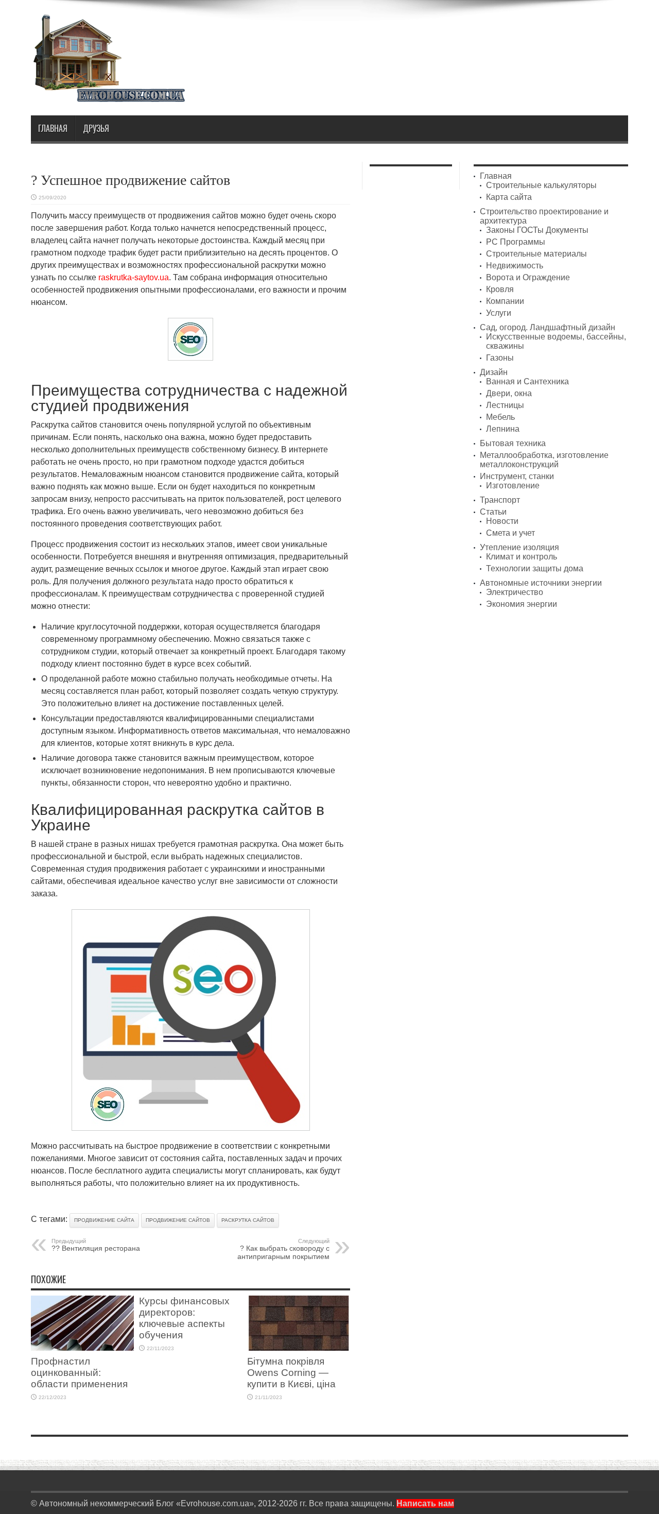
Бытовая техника (513, 443)
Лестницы (505, 405)
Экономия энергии (521, 604)
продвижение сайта (104, 1220)
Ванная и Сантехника (527, 381)
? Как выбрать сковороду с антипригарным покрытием (283, 1249)
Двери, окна (509, 393)
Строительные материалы (536, 253)
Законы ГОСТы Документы (537, 230)
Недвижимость (514, 265)
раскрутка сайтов (247, 1220)
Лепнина (502, 428)
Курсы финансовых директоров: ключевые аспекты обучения (184, 1318)
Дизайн (494, 372)
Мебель (500, 417)
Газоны (500, 357)
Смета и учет (510, 533)
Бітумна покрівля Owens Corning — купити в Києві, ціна (291, 1372)
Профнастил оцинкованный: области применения (79, 1372)
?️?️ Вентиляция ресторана (95, 1245)
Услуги (498, 313)
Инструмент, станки (517, 476)
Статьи (493, 511)
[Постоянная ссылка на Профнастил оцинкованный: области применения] (82, 1347)
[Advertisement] (440, 40)
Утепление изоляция (519, 547)
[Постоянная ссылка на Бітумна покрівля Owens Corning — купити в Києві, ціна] (298, 1347)
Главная (52, 128)
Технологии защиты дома (534, 568)
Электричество (514, 592)
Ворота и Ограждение (528, 277)
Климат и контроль (521, 556)
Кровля (500, 289)
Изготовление (513, 485)
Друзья (96, 128)
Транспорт (500, 500)
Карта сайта (509, 197)
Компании (505, 301)
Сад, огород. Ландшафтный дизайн (547, 327)
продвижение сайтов (178, 1220)
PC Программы (515, 241)
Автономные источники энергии (541, 583)
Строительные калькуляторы (541, 185)
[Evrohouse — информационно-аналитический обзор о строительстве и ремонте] (108, 95)
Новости (502, 521)
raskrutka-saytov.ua (133, 277)
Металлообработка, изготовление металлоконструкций (544, 460)
